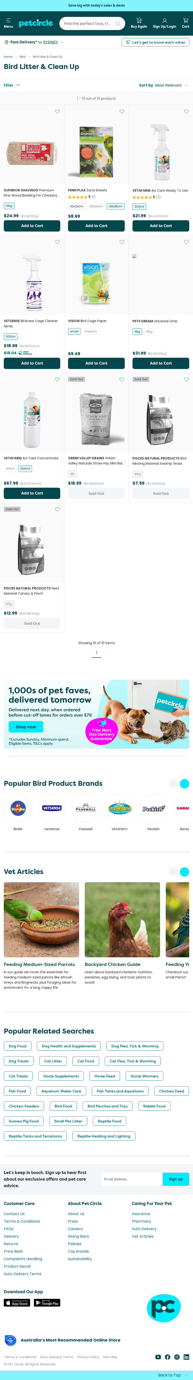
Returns (11, 1244)
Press (73, 1221)
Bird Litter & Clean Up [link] (47, 57)
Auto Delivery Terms (22, 1274)
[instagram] (177, 1358)
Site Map (110, 1357)
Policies (74, 1244)
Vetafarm (120, 829)
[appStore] (17, 1305)
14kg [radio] (9, 206)
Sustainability (80, 1259)
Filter (8, 85)
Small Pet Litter (68, 1121)
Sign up (176, 1179)
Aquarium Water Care (61, 1091)
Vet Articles (142, 1236)
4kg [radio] (137, 332)
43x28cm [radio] (115, 206)
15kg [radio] (149, 332)
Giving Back (78, 1236)
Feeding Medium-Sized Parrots (39, 964)
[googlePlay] (47, 1305)
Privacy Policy (88, 1357)
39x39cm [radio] (96, 206)
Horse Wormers (144, 1076)
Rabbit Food (154, 1106)
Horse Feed (104, 1076)
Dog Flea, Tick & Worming (134, 1046)
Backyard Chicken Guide (113, 964)
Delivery (11, 1236)
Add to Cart (32, 225)
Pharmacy (141, 1221)
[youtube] (158, 1358)
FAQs (8, 1229)
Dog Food (17, 1046)
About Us (76, 1214)
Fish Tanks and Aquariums (120, 1091)
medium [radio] (90, 331)
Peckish (153, 829)
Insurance (141, 1214)
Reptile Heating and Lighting (103, 1136)
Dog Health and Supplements (69, 1046)
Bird (22, 57)
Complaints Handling (23, 1259)
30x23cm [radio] (76, 206)
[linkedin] (186, 1358)
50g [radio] (9, 604)
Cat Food (85, 1061)
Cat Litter (53, 1061)
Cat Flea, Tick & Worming (133, 1061)
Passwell (85, 829)
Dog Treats (19, 1061)
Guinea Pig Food (24, 1121)
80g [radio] (138, 474)
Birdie (18, 829)
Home (8, 57)
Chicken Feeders (24, 1106)
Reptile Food (109, 1121)
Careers (75, 1229)
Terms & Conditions (22, 1221)
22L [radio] (72, 474)
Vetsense (52, 829)
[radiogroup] (32, 206)
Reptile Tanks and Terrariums (35, 1136)
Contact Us (14, 1214)
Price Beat (13, 1251)
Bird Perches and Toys (108, 1106)
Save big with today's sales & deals (96, 5)
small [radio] (74, 331)
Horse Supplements (61, 1076)
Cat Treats (18, 1076)
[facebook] (167, 1358)
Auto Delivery (144, 1229)
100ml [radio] (10, 469)
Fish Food (17, 1091)
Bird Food (63, 1106)
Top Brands (78, 1251)
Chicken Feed (171, 1091)
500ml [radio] (139, 207)
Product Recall (17, 1266)
